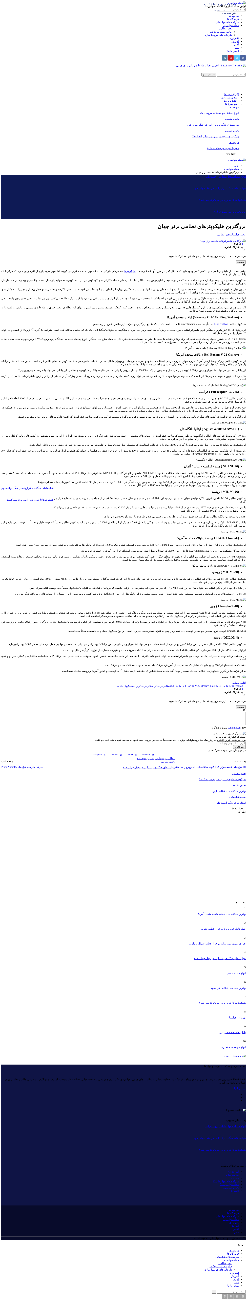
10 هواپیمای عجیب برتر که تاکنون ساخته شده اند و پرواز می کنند (210, 767)
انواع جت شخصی (236, 973)
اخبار (236, 44)
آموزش (235, 41)
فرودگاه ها (233, 18)
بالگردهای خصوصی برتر (232, 1032)
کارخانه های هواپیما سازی (218, 34)
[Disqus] (123, 855)
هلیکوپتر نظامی (124, 685)
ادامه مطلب (239, 682)
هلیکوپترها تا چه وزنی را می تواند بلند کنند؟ (215, 136)
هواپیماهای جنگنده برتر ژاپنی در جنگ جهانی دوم (213, 124)
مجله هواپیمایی (231, 25)
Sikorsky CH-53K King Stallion (226, 685)
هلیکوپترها (129, 271)
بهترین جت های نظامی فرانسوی (228, 988)
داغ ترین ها (230, 94)
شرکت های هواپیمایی (227, 22)
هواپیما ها (234, 107)
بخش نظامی (225, 28)
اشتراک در (239, 747)
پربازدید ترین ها (141, 685)
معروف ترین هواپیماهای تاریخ (223, 148)
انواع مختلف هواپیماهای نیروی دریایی (218, 112)
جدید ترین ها (230, 100)
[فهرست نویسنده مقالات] (239, 724)
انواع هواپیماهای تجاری (233, 1047)
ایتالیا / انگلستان (173, 685)
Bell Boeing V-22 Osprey (195, 685)
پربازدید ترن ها (157, 685)
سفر (236, 47)
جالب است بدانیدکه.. (221, 31)
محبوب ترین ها (229, 97)
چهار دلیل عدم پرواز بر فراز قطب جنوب (223, 928)
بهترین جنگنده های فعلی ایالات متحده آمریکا (221, 914)
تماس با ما (233, 50)
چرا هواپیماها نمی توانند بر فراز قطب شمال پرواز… (217, 943)
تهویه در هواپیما (237, 1017)
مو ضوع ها (231, 103)
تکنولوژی (234, 38)
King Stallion (221, 324)
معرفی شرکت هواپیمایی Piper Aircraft (22, 767)
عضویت (240, 262)
